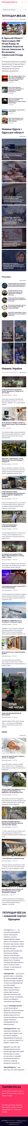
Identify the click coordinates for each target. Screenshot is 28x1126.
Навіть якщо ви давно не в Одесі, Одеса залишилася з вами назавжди (15, 120)
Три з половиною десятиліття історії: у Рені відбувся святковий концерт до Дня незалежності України (12, 243)
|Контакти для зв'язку (8, 1105)
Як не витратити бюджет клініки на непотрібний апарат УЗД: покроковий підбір (17, 307)
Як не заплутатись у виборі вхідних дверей (13, 652)
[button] (22, 2)
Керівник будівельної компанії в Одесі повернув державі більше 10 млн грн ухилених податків (17, 285)
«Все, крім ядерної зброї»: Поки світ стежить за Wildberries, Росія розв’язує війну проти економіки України (16, 78)
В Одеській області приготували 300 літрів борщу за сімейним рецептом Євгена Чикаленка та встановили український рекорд (13, 46)
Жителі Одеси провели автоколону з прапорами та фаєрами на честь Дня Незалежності (15, 89)
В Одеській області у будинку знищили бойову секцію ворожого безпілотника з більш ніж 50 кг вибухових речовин (13, 199)
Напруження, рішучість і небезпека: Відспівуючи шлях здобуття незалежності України (7, 355)
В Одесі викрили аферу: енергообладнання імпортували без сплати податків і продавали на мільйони (13, 494)
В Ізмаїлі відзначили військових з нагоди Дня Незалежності (7, 335)
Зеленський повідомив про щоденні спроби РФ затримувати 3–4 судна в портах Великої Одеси (17, 101)
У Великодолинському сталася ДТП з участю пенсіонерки (14, 587)
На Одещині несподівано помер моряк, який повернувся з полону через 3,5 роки (13, 555)
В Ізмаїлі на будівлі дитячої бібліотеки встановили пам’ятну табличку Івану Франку (12, 823)
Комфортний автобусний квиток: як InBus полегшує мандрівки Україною (13, 155)
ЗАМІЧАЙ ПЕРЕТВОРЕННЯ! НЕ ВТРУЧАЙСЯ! (11, 714)
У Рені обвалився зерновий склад (13, 858)
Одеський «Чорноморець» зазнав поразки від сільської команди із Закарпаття (17, 314)
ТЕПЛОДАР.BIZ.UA (9, 2)
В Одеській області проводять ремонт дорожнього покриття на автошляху (17, 299)
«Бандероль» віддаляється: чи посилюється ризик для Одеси (12, 621)
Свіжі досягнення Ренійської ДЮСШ (19, 336)
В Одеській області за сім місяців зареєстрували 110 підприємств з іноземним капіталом (15, 293)
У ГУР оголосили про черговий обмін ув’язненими (20, 358)
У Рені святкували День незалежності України (9, 525)
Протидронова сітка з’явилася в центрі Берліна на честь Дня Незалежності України (12, 890)
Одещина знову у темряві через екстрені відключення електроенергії (13, 177)
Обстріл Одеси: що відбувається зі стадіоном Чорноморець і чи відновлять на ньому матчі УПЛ (13, 790)
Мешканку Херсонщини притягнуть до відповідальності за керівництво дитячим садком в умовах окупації (14, 266)
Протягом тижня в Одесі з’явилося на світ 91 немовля (13, 757)
